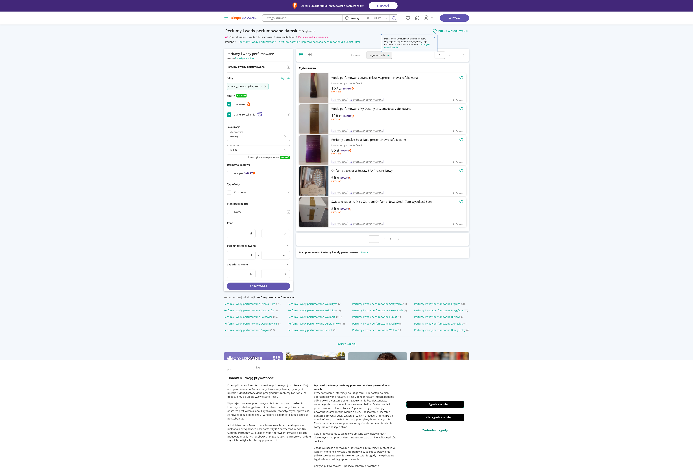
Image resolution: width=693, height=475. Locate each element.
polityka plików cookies (327, 466)
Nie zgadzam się (438, 417)
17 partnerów (284, 429)
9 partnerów (273, 432)
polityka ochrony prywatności (362, 466)
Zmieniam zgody (435, 430)
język (259, 367)
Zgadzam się (438, 404)
